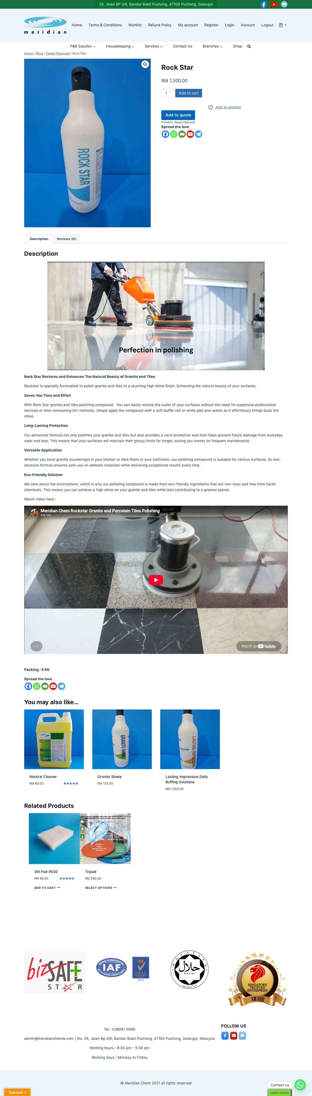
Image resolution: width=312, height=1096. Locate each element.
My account (188, 25)
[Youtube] (190, 134)
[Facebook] (165, 134)
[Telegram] (198, 134)
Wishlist (135, 25)
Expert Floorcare (184, 122)
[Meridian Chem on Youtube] (233, 1036)
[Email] (284, 4)
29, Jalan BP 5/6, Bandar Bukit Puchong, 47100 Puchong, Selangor (156, 4)
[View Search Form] (249, 47)
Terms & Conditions (105, 25)
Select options (98, 887)
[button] (145, 64)
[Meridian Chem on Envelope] (242, 1036)
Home (77, 25)
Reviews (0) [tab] (66, 239)
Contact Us (182, 46)
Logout (267, 25)
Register (211, 25)
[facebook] (263, 4)
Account (248, 25)
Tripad (90, 872)
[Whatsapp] (173, 134)
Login (229, 25)
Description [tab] (39, 239)
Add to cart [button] (40, 796)
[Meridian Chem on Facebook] (225, 1036)
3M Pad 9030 (46, 872)
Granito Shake (109, 777)
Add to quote (178, 114)
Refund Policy (159, 25)
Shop (237, 46)
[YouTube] (273, 4)
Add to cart (188, 93)
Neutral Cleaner (43, 777)
